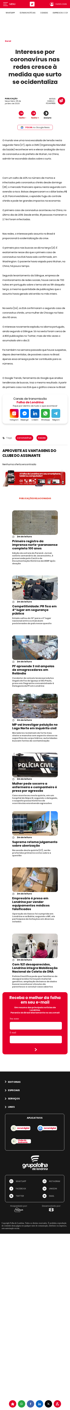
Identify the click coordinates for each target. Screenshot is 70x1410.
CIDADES (44, 12)
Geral (8, 41)
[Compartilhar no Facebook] (30, 1404)
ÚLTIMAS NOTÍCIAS (27, 12)
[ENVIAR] (35, 1049)
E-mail (13, 1032)
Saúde (42, 437)
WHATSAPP (10, 12)
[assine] (57, 1404)
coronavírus (24, 437)
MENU (12, 4)
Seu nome (14, 1018)
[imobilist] (12, 1404)
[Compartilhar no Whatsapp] (21, 1404)
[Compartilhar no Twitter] (48, 1404)
